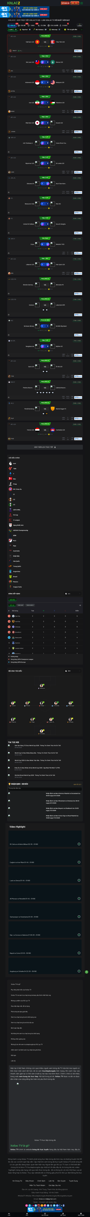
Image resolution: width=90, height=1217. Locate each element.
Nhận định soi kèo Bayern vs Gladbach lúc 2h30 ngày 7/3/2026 (62, 809)
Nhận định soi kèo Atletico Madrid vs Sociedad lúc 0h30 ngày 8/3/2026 (63, 794)
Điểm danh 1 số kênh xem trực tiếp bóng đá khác (26, 1050)
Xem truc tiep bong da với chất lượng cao (23, 1017)
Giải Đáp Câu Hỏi (55, 1185)
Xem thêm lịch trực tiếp (43, 447)
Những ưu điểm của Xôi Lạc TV (20, 1001)
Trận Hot (26, 29)
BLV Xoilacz (41, 29)
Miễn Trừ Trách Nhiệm (37, 1185)
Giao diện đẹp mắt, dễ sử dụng (20, 1006)
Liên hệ (13, 1061)
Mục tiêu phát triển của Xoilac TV (21, 990)
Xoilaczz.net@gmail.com (47, 1199)
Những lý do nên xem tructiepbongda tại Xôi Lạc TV (27, 1044)
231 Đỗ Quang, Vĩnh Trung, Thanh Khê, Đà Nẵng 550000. (48, 1189)
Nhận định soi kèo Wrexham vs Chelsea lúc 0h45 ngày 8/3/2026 (62, 802)
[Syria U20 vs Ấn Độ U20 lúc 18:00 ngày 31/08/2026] (45, 368)
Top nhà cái (65, 3)
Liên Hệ (51, 1181)
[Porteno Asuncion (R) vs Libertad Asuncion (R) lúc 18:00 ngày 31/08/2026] (45, 389)
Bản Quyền (62, 1181)
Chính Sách (41, 1181)
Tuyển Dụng (73, 1181)
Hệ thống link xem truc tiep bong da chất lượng (25, 1033)
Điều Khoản (30, 1181)
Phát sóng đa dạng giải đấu (19, 1011)
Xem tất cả (77, 784)
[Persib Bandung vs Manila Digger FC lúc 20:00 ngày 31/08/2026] (45, 411)
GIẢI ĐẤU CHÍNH (14, 458)
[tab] (12, 25)
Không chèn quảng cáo (18, 1039)
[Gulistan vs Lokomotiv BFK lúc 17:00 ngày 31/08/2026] (45, 307)
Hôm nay (56, 29)
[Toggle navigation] (81, 3)
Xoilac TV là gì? (15, 984)
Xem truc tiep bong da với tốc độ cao (22, 1022)
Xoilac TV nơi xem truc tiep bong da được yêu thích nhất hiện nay (31, 995)
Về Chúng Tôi (17, 1181)
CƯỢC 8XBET (74, 3)
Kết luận (13, 1055)
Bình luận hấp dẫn (16, 1028)
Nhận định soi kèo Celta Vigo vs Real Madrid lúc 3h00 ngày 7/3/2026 (62, 817)
